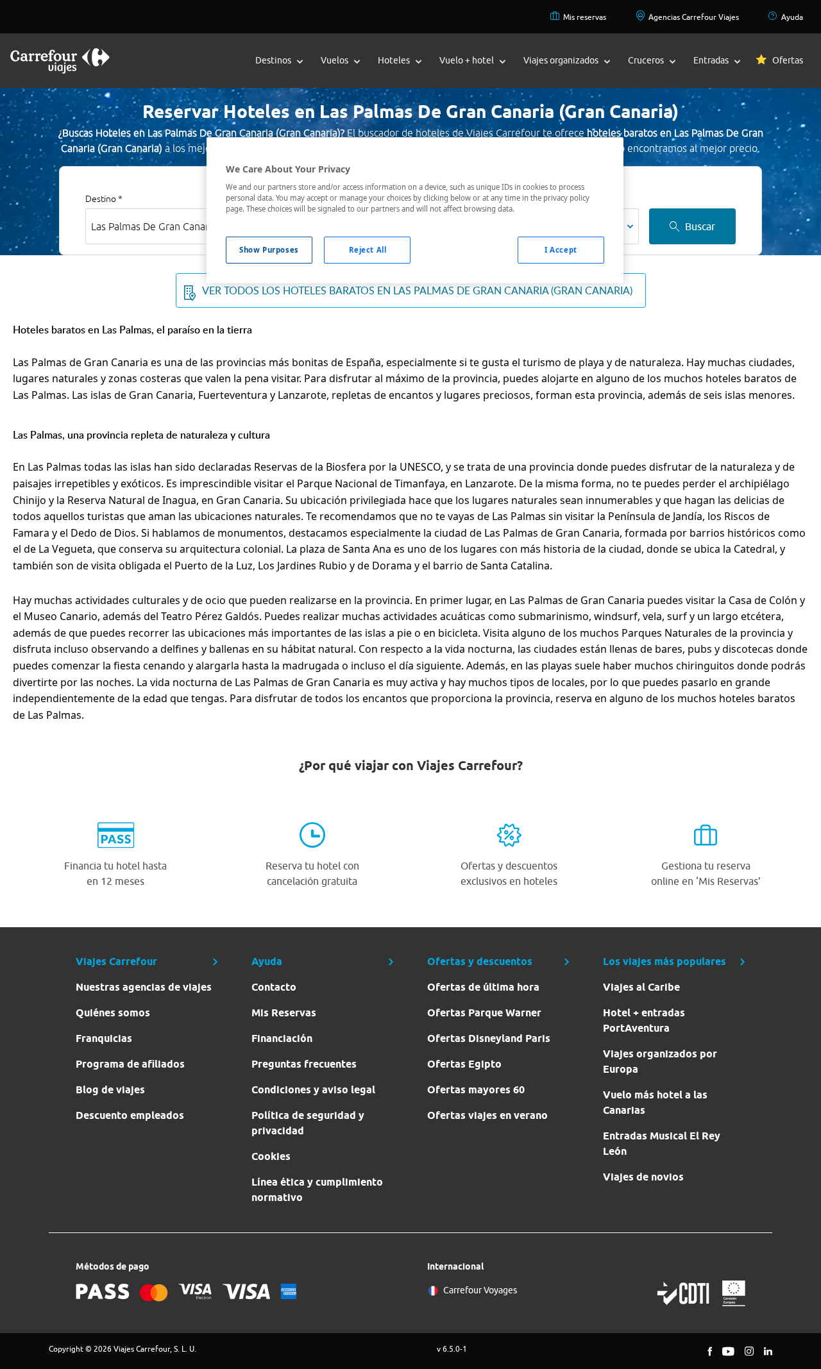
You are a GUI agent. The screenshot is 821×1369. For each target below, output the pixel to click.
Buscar (700, 226)
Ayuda (792, 17)
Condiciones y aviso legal (313, 1090)
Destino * (104, 199)
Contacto (273, 987)
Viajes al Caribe (641, 987)
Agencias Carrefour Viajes (693, 17)
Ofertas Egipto (464, 1064)
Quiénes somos (113, 1013)
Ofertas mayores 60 (476, 1090)
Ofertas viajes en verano (487, 1115)
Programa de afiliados (130, 1064)
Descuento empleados (130, 1115)
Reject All (368, 250)
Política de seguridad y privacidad (307, 1123)
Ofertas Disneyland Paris (488, 1038)
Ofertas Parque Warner (484, 1013)
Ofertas (787, 60)
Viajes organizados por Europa (660, 1061)
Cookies (271, 1156)
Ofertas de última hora (483, 987)
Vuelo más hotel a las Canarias (655, 1102)
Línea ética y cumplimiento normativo (317, 1190)
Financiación (281, 1038)
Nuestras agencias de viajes (144, 987)
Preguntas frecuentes (304, 1064)
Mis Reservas (283, 1013)
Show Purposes (268, 250)
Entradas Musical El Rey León (661, 1143)
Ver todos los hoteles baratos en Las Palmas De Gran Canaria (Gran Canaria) (417, 290)
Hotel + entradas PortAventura (644, 1020)
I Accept (561, 250)
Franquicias (104, 1038)
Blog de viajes (110, 1090)
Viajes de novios (643, 1177)
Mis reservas (584, 17)
